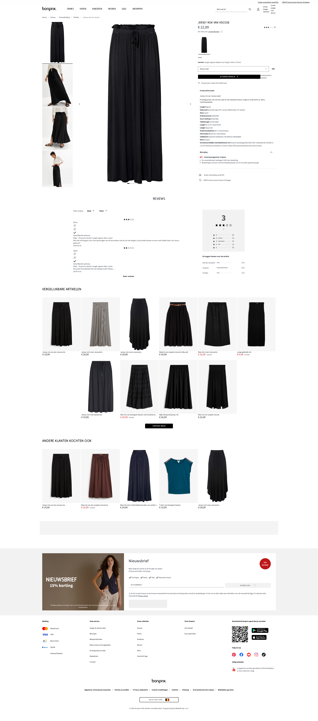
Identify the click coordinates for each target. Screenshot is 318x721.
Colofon (175, 690)
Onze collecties (143, 621)
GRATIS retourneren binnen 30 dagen (296, 2)
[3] (134, 183)
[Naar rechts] (190, 104)
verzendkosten (213, 31)
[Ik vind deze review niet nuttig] (74, 229)
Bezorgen (93, 634)
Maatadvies (94, 656)
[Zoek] (250, 9)
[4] (136, 183)
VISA (52, 634)
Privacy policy (143, 596)
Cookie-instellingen (160, 690)
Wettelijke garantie (226, 690)
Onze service (94, 621)
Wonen (139, 645)
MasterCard (54, 628)
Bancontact (54, 641)
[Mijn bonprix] (258, 9)
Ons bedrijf (189, 628)
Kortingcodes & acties (98, 650)
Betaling (45, 621)
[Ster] (124, 219)
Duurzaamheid (190, 634)
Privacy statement (140, 690)
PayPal (52, 647)
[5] (139, 183)
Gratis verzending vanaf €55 (268, 2)
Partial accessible (122, 690)
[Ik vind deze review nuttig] (74, 226)
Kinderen (140, 639)
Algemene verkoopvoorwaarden (97, 690)
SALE (139, 650)
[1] (128, 183)
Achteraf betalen (56, 653)
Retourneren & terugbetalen (100, 645)
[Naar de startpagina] (54, 9)
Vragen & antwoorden (98, 628)
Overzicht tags (142, 656)
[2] (131, 183)
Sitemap (185, 690)
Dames (139, 628)
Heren (139, 634)
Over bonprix (190, 621)
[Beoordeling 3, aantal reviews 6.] (268, 27)
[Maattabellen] (273, 68)
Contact (93, 662)
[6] (141, 183)
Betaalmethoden (96, 639)
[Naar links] (79, 104)
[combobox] (231, 9)
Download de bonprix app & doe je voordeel (248, 621)
